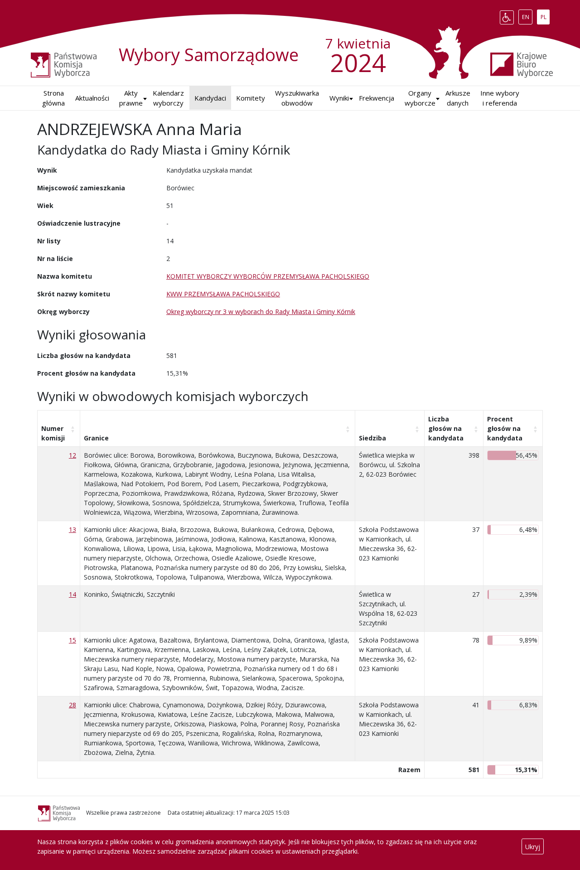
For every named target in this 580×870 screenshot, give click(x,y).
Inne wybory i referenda (499, 98)
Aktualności (92, 97)
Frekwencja (376, 97)
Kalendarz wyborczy (168, 98)
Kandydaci (210, 97)
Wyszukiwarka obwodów (297, 98)
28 (72, 705)
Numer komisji (53, 433)
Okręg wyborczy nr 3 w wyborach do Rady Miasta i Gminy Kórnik (260, 311)
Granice (96, 438)
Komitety (250, 97)
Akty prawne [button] (131, 98)
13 (72, 529)
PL (545, 15)
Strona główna (53, 98)
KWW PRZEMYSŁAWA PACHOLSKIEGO (223, 294)
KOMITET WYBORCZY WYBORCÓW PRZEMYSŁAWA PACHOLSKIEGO (267, 276)
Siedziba (372, 438)
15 (72, 640)
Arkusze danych (457, 98)
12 (72, 455)
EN (527, 15)
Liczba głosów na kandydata (446, 428)
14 (72, 594)
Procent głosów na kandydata (504, 428)
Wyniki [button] (339, 97)
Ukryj (532, 846)
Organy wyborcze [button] (420, 98)
